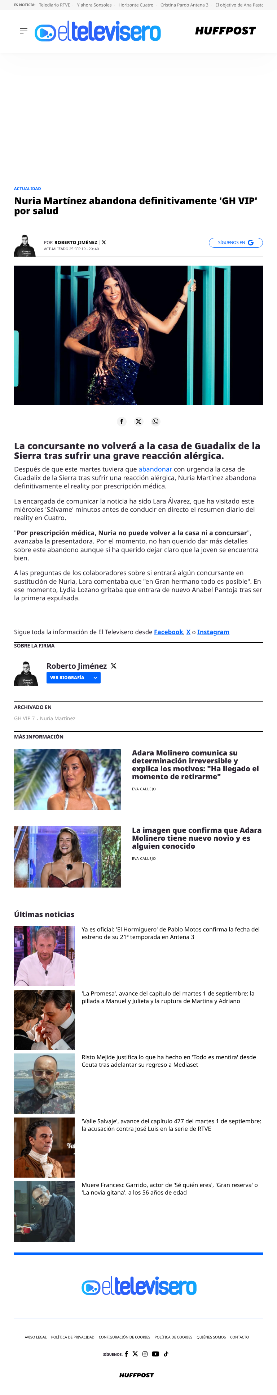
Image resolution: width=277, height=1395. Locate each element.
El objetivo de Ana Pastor (241, 5)
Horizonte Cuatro (137, 5)
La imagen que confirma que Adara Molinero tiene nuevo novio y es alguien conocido (197, 838)
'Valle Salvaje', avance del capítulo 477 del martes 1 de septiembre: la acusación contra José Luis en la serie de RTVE (171, 1125)
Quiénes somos (211, 1337)
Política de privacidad (72, 1337)
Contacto (239, 1337)
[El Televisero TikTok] (166, 1354)
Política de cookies (174, 1337)
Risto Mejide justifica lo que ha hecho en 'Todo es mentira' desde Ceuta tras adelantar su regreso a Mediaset (169, 1061)
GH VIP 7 (24, 718)
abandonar (155, 469)
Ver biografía (67, 677)
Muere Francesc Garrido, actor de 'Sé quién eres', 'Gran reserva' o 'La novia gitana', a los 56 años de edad (170, 1188)
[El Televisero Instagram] (145, 1354)
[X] (104, 242)
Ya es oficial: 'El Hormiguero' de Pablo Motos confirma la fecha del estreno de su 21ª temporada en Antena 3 (171, 933)
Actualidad (27, 188)
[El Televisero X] (135, 1354)
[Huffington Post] (225, 31)
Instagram (213, 632)
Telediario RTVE (55, 5)
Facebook (168, 632)
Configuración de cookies (124, 1337)
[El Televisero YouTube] (155, 1354)
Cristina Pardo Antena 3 (185, 5)
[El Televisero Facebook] (126, 1354)
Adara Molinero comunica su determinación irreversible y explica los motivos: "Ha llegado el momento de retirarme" (195, 764)
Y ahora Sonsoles (95, 5)
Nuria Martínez (57, 718)
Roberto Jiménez (75, 242)
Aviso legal (36, 1337)
